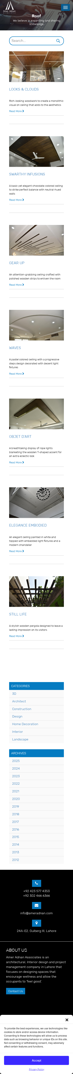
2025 (16, 761)
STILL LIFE (18, 614)
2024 (16, 768)
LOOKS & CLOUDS (24, 89)
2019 (15, 806)
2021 (15, 791)
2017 (15, 822)
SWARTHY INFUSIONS (27, 174)
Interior (17, 732)
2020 (16, 799)
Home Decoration (25, 724)
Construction (21, 709)
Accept (36, 1060)
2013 (15, 852)
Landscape (20, 739)
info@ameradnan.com (36, 913)
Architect (19, 701)
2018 (15, 814)
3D (14, 694)
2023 (16, 776)
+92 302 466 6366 (36, 896)
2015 (15, 837)
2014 (15, 844)
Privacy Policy (36, 1069)
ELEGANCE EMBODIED (28, 525)
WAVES (15, 348)
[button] (67, 1020)
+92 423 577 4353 (36, 891)
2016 (15, 829)
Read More (15, 111)
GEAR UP (16, 263)
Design (17, 716)
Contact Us (15, 991)
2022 (16, 783)
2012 (15, 860)
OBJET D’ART (20, 436)
